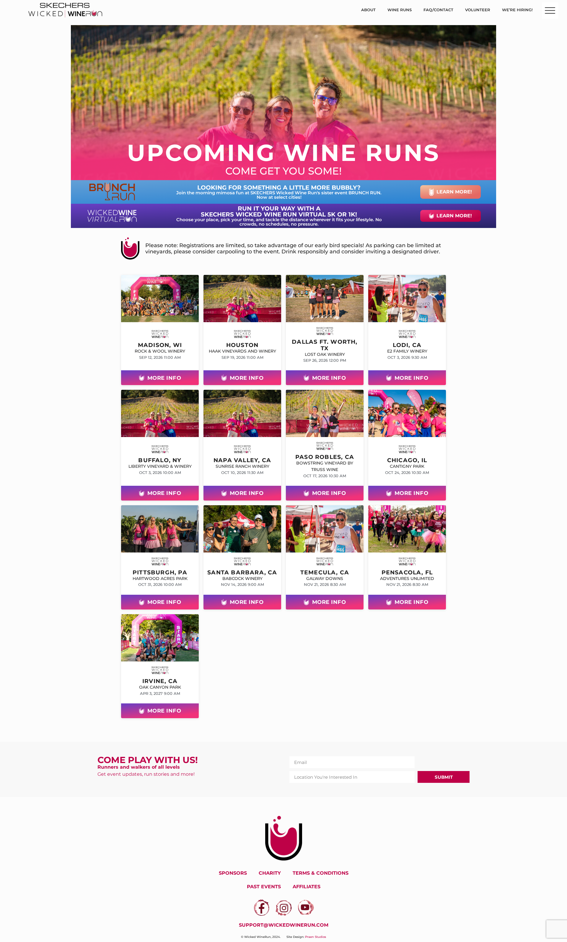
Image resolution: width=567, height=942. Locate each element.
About (368, 10)
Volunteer (477, 10)
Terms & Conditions (320, 873)
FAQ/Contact (438, 10)
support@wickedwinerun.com (283, 925)
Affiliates (306, 886)
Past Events (264, 886)
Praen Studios (315, 937)
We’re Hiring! (517, 10)
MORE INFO (164, 378)
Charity (270, 873)
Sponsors (233, 873)
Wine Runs (399, 10)
